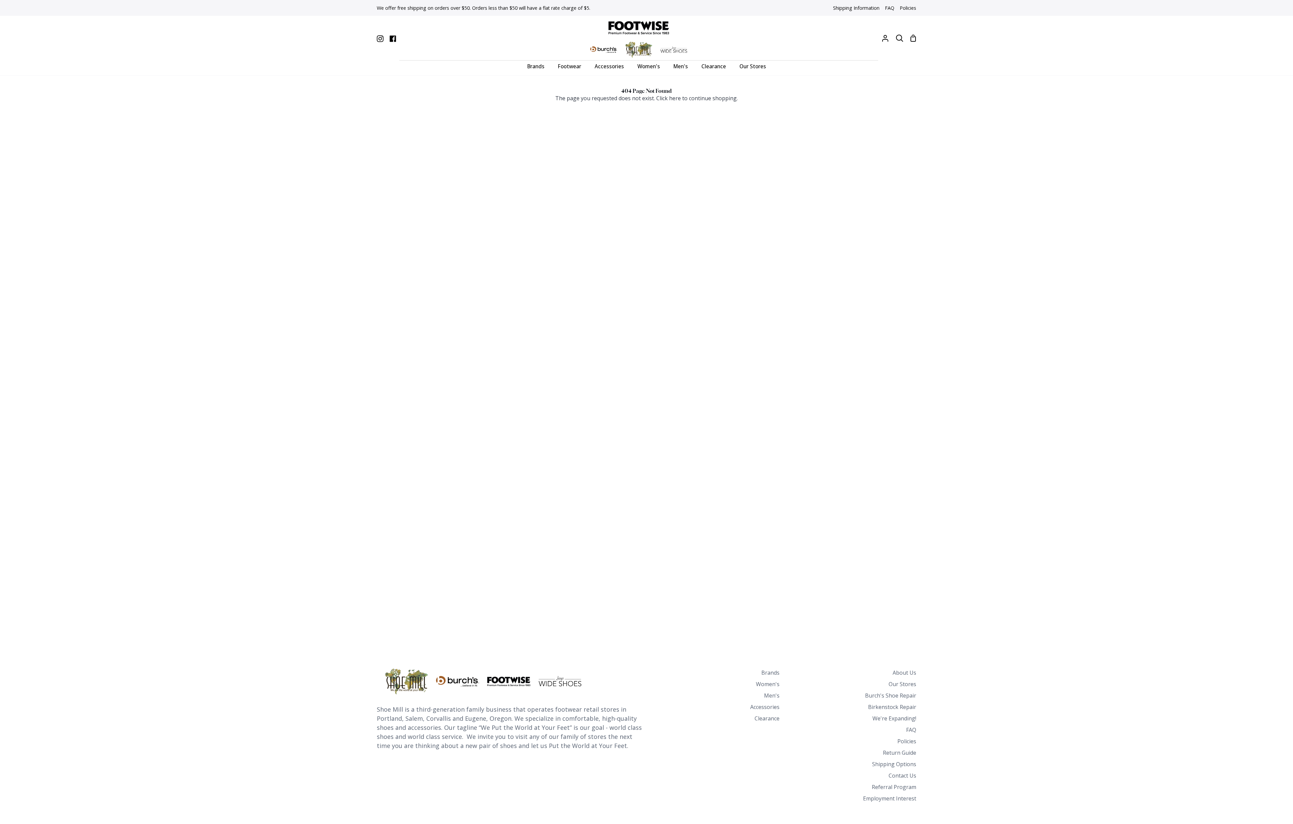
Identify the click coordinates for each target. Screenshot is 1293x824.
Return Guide (899, 752)
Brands (770, 672)
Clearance (767, 718)
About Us (904, 672)
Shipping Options (894, 764)
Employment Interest (889, 798)
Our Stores (902, 684)
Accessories (765, 707)
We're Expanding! (894, 718)
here (675, 98)
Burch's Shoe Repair (890, 695)
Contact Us (902, 775)
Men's (772, 695)
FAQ (911, 730)
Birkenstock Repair (892, 707)
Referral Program (894, 787)
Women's (768, 684)
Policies (906, 741)
